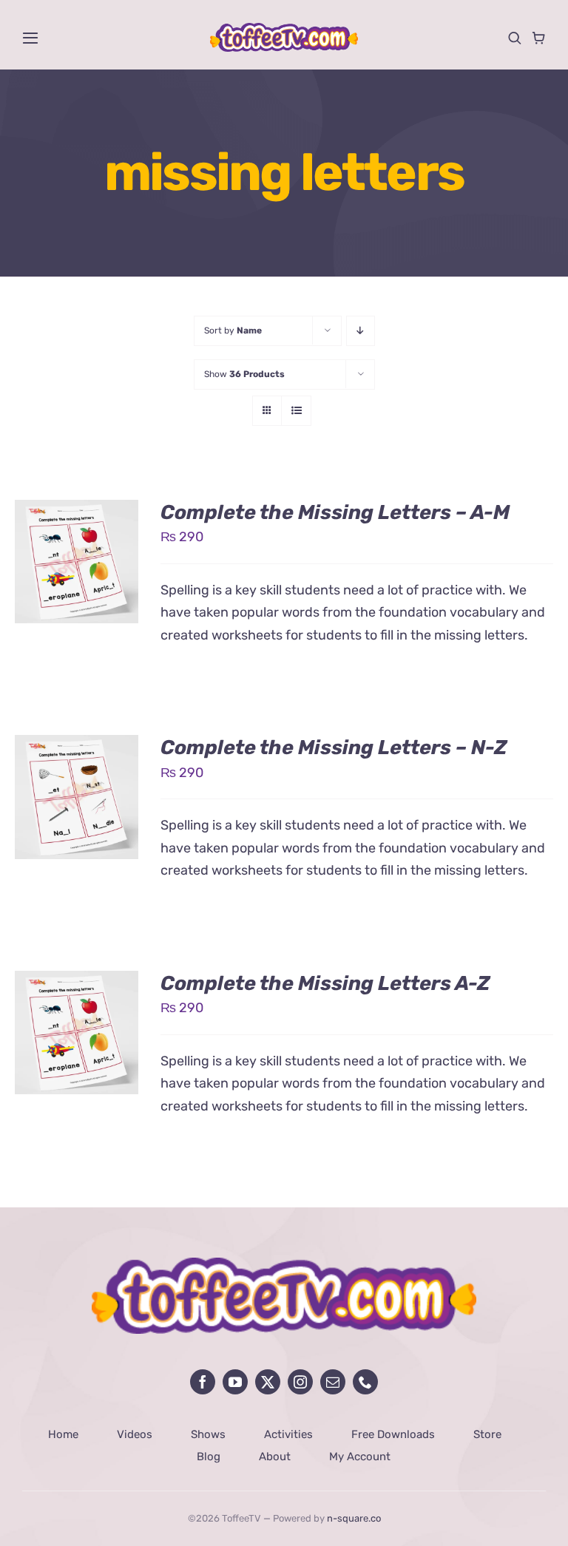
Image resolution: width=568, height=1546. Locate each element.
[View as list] (296, 410)
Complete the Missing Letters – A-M (335, 512)
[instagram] (300, 1381)
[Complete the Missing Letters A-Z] (76, 982)
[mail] (332, 1381)
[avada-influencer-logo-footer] (284, 1264)
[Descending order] (360, 331)
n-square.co (354, 1518)
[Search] (514, 37)
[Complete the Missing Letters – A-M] (76, 511)
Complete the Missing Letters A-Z (325, 983)
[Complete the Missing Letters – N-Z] (76, 746)
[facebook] (202, 1381)
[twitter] (267, 1381)
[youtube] (235, 1381)
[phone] (365, 1381)
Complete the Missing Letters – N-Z (333, 747)
